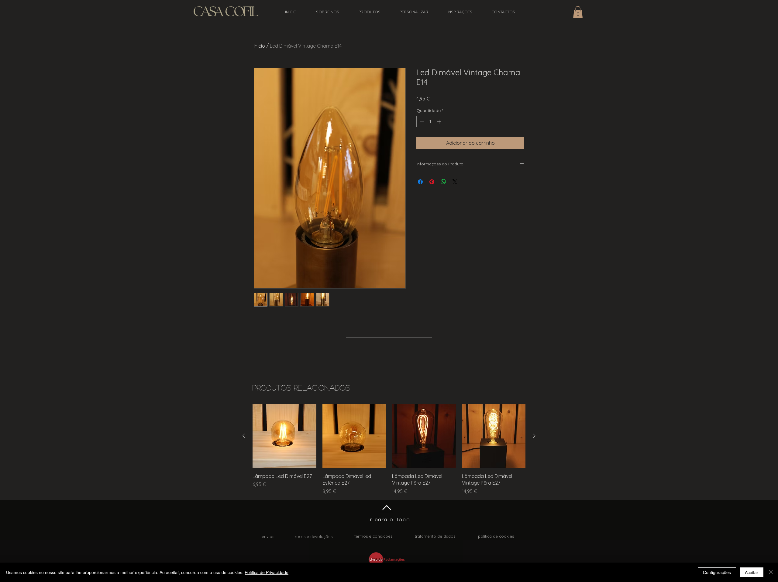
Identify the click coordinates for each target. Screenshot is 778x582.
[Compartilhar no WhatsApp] (443, 181)
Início (259, 46)
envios (268, 536)
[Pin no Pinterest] (431, 181)
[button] (578, 12)
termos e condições (373, 536)
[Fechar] (770, 572)
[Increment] (439, 121)
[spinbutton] (430, 121)
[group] (389, 449)
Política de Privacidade (266, 572)
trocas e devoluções (313, 536)
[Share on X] (455, 181)
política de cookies (496, 536)
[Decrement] (421, 121)
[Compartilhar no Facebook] (420, 181)
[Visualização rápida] (284, 436)
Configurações (717, 572)
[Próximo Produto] (534, 435)
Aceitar (751, 572)
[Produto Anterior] (243, 435)
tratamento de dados (435, 536)
